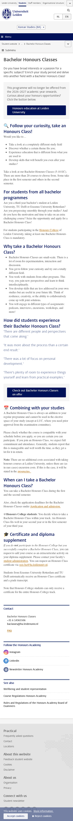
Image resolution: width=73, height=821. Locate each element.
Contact (8, 741)
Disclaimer (9, 769)
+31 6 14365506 (16, 620)
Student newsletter (14, 801)
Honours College (48, 230)
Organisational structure (53, 3)
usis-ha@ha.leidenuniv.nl (33, 564)
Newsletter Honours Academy (23, 670)
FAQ (9, 630)
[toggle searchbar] (68, 10)
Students (22, 3)
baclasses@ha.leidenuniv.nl (22, 624)
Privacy (7, 788)
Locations (9, 746)
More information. (43, 811)
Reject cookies (43, 816)
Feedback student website (18, 759)
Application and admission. (45, 506)
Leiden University (9, 3)
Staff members (34, 3)
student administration (16, 561)
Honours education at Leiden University (30, 110)
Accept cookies (15, 816)
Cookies (8, 764)
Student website (9, 43)
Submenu (10, 50)
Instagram (12, 652)
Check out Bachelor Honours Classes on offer (35, 392)
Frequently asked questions (18, 736)
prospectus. (24, 471)
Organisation (10, 782)
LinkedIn (11, 661)
